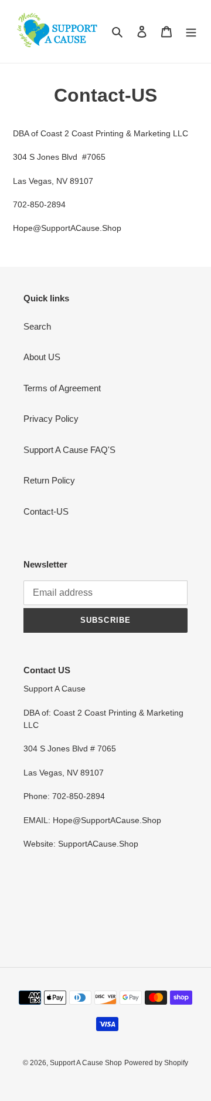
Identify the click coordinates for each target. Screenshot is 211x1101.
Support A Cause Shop (86, 1063)
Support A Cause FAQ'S (69, 450)
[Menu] (191, 31)
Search (37, 326)
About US (41, 357)
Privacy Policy (51, 419)
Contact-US (46, 511)
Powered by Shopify (156, 1063)
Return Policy (49, 480)
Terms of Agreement (62, 388)
